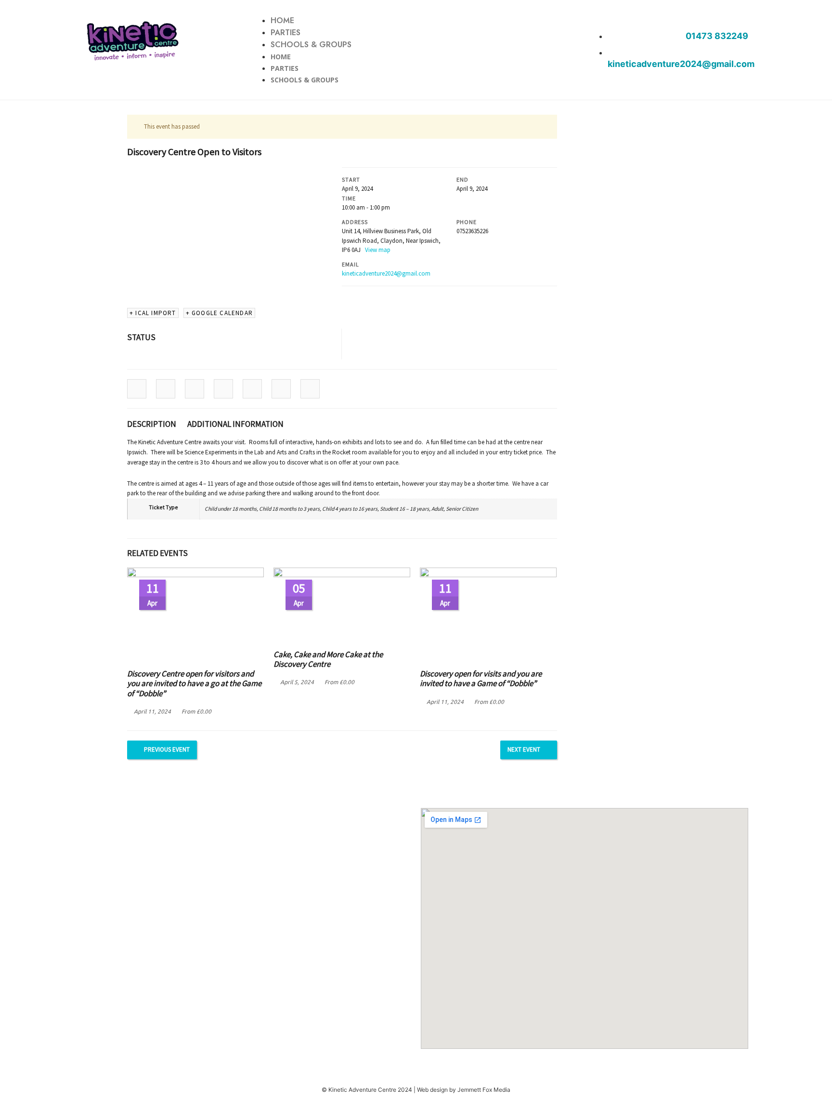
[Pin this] (252, 389)
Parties (285, 32)
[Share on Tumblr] (223, 389)
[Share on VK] (281, 389)
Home (282, 20)
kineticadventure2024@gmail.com (386, 273)
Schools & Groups (311, 44)
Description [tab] (151, 424)
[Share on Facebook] (136, 389)
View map (378, 250)
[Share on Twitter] (165, 389)
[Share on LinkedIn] (194, 389)
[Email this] (310, 389)
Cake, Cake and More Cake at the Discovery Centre (328, 659)
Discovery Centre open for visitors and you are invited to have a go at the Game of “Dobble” (194, 683)
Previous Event (167, 749)
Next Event (523, 749)
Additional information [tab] (235, 424)
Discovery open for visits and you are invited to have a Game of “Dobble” (481, 678)
